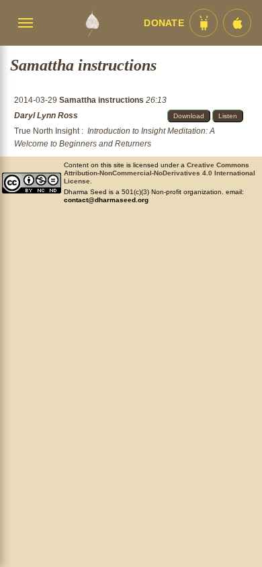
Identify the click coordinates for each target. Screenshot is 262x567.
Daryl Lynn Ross (46, 115)
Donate (164, 23)
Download (188, 116)
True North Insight (46, 131)
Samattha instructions (102, 100)
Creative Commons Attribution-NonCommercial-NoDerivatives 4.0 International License (159, 173)
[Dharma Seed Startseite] (92, 23)
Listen (227, 116)
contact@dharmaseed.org (106, 200)
